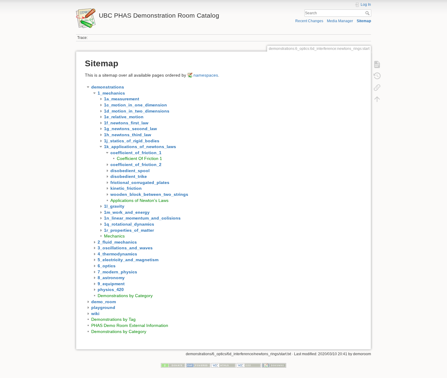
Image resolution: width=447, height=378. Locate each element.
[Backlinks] (377, 87)
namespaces (205, 75)
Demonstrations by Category (125, 295)
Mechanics (114, 236)
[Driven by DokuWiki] (274, 365)
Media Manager (340, 21)
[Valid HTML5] (223, 365)
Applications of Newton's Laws (139, 200)
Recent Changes (309, 21)
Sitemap (364, 21)
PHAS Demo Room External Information (129, 325)
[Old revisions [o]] (377, 76)
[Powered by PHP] (198, 365)
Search (368, 13)
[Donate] (173, 365)
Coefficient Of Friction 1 (139, 158)
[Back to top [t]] (377, 99)
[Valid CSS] (249, 365)
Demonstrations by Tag (113, 319)
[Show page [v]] (377, 64)
